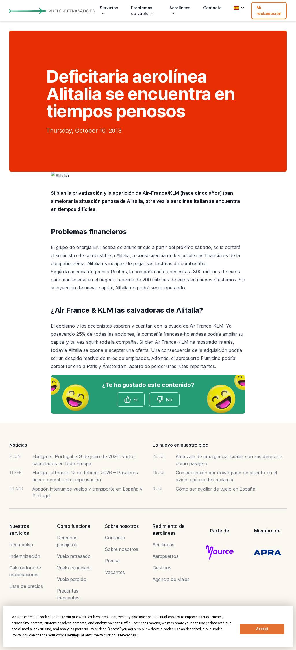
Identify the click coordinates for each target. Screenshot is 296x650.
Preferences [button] (127, 635)
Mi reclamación (269, 10)
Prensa (112, 561)
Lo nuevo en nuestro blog (180, 445)
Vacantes (115, 572)
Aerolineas (163, 544)
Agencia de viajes (171, 579)
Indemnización (24, 556)
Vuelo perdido (71, 579)
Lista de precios (26, 586)
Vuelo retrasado (74, 556)
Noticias (18, 445)
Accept (262, 629)
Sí (135, 399)
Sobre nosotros (121, 549)
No (169, 399)
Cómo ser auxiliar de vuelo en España (215, 489)
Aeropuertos (166, 556)
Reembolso (21, 544)
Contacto (212, 7)
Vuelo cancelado (74, 568)
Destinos (162, 568)
